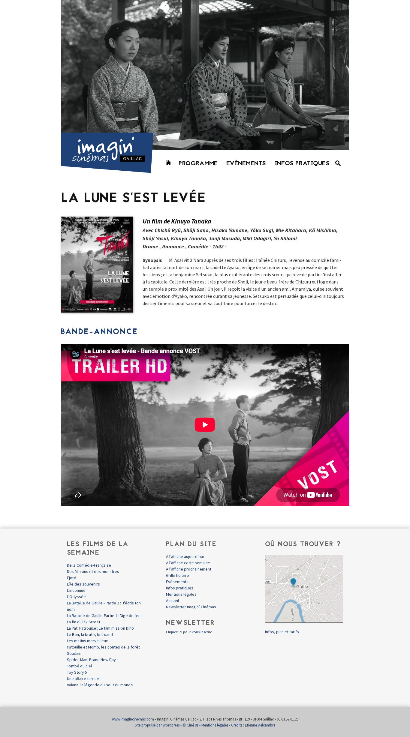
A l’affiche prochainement (188, 569)
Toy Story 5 (77, 672)
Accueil (172, 600)
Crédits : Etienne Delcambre (253, 725)
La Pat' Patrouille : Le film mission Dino (100, 628)
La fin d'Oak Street (83, 622)
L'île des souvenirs (83, 584)
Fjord (71, 577)
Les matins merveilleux (87, 640)
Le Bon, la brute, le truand (90, 634)
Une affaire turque (83, 678)
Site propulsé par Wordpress (157, 725)
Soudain (74, 653)
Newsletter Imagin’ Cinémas (191, 607)
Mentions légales (181, 594)
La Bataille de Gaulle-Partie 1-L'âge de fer (103, 615)
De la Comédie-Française (89, 565)
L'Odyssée (76, 596)
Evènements (246, 164)
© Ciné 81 (190, 725)
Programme (198, 164)
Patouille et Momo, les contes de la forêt (103, 647)
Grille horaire (177, 575)
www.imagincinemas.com (133, 719)
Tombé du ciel (79, 666)
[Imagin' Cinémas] (110, 170)
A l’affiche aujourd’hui (185, 556)
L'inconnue (76, 590)
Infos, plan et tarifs (282, 631)
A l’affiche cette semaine (188, 562)
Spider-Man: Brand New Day (91, 659)
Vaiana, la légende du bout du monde (100, 685)
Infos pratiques (302, 164)
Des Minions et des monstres (93, 571)
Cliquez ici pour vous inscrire (189, 632)
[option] (205, 75)
